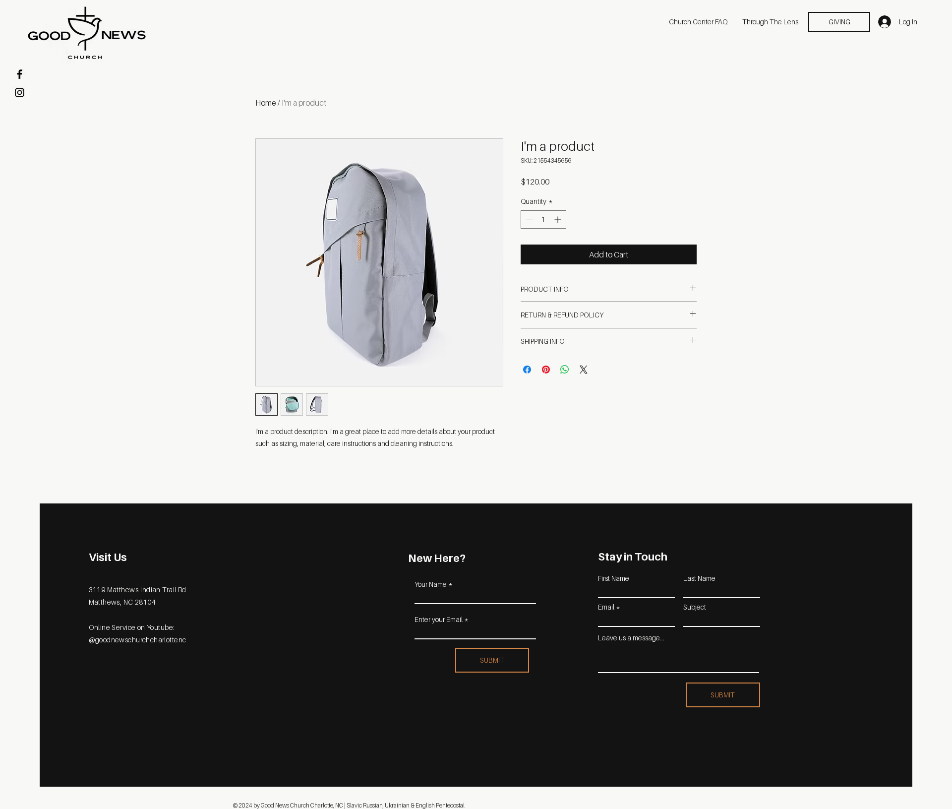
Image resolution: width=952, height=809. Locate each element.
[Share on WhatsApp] (565, 369)
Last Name (699, 578)
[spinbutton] (543, 219)
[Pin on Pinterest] (546, 369)
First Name (613, 578)
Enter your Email (439, 619)
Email (606, 607)
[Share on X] (584, 369)
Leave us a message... (631, 637)
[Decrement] (528, 219)
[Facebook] (19, 74)
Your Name (431, 584)
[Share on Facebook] (527, 369)
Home (265, 103)
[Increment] (558, 219)
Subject (694, 607)
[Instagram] (19, 92)
